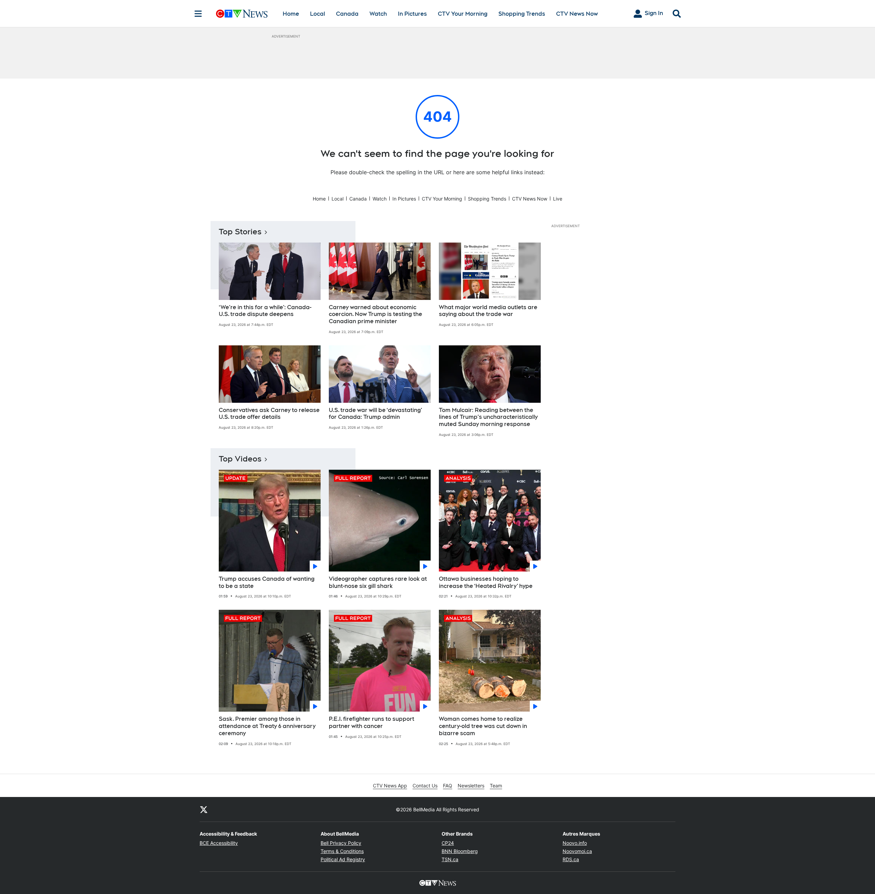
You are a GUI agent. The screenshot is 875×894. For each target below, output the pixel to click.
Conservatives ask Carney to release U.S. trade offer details (269, 414)
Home (291, 14)
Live (557, 199)
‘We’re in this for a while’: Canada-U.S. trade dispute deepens (265, 311)
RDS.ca (571, 859)
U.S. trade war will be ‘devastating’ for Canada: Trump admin (375, 414)
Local (317, 14)
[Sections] (198, 13)
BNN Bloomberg (460, 851)
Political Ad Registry (343, 859)
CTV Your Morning (462, 14)
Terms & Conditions (342, 851)
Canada (347, 14)
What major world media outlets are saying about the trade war (488, 311)
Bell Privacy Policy (341, 843)
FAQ (447, 785)
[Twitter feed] (204, 809)
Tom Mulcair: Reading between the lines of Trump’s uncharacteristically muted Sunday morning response (488, 417)
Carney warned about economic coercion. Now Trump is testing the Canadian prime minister (375, 314)
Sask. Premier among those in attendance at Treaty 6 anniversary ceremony (267, 726)
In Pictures (412, 14)
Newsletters (471, 785)
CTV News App (390, 785)
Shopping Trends (521, 14)
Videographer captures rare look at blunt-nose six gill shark (378, 582)
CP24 (448, 843)
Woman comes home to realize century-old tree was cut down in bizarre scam (483, 726)
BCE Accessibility (219, 843)
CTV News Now (577, 14)
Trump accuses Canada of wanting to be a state (266, 582)
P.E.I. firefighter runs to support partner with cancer (371, 722)
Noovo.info (575, 843)
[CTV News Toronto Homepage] (242, 14)
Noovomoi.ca (577, 851)
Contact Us (425, 785)
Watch (378, 14)
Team (496, 785)
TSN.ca (450, 859)
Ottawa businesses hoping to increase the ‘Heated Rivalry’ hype (486, 582)
